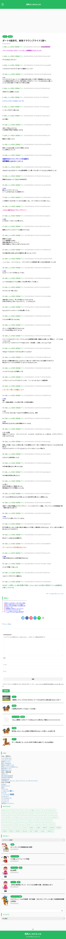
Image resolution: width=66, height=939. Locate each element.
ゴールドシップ (52, 813)
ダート (5, 624)
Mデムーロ (4, 810)
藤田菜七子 (50, 831)
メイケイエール (37, 824)
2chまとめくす (5, 786)
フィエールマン (48, 820)
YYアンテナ (4, 789)
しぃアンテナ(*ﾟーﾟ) (7, 794)
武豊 (31, 831)
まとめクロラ (5, 796)
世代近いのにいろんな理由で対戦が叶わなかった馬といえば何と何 (33, 731)
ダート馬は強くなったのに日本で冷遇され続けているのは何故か (33, 742)
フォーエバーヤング (7, 824)
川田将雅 (4, 831)
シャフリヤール (37, 817)
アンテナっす (5, 799)
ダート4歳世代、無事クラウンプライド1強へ (56, 593)
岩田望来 (59, 827)
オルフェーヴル (6, 813)
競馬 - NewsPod (6, 763)
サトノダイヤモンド (7, 817)
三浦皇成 (31, 827)
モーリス (52, 824)
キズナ (13, 813)
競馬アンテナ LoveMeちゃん (9, 767)
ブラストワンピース (19, 824)
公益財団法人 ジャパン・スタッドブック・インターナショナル (19, 780)
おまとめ (3, 792)
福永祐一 (43, 831)
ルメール (16, 827)
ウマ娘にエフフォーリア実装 (19, 859)
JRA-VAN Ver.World (7, 775)
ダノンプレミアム (6, 820)
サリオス (16, 817)
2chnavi (3, 784)
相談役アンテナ (5, 761)
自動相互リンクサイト (7, 803)
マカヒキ (28, 824)
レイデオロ (23, 827)
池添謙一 (36, 831)
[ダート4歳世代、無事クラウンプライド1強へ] (35, 618)
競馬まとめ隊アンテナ (7, 765)
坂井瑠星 (52, 827)
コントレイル (43, 813)
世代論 (9, 624)
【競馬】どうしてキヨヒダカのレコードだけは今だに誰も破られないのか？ (36, 700)
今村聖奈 (38, 827)
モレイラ (45, 824)
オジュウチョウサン (50, 810)
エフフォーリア (39, 810)
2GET (3, 787)
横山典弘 (18, 831)
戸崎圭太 (11, 831)
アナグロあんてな (6, 798)
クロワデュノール (33, 813)
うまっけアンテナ (6, 759)
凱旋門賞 (45, 827)
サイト (5, 671)
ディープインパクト (18, 820)
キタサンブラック (22, 813)
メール (5, 664)
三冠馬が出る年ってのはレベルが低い (24, 709)
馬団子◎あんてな (6, 770)
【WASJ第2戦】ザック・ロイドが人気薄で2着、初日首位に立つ (31, 885)
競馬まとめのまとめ (33, 4)
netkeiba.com (5, 779)
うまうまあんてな (6, 758)
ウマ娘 (31, 810)
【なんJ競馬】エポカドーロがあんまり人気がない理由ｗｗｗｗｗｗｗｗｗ (36, 720)
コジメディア (5, 801)
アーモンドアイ (13, 810)
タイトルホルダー (53, 817)
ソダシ (44, 817)
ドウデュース (38, 820)
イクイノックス (23, 810)
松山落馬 (13, 870)
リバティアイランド (7, 827)
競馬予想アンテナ (6, 768)
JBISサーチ (4, 774)
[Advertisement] (33, 21)
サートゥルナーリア (26, 817)
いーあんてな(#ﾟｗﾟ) (7, 791)
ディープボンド (29, 820)
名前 (4, 658)
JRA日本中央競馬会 (7, 777)
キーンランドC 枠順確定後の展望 (21, 847)
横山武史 (25, 831)
